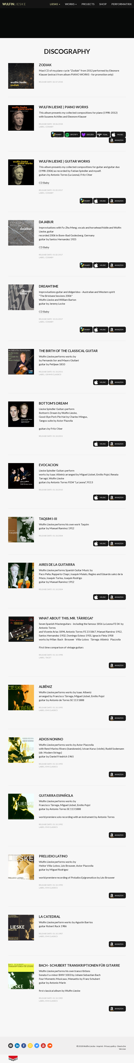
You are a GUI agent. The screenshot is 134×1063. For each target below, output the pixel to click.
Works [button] (70, 4)
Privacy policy (110, 1046)
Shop (103, 4)
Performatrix (121, 4)
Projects (88, 4)
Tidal (105, 134)
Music (120, 134)
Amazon (119, 140)
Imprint (100, 1046)
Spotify (74, 134)
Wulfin (14, 4)
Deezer (90, 134)
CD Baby (58, 135)
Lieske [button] (54, 4)
